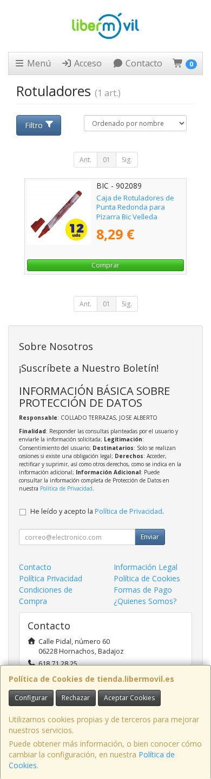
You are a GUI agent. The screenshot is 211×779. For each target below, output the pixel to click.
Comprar (105, 265)
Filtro (34, 125)
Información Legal (145, 567)
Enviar (150, 536)
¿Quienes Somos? (145, 601)
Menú (38, 63)
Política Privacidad (50, 578)
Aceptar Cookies (129, 697)
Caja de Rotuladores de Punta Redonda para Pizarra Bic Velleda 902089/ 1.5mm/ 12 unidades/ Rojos (135, 216)
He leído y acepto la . (97, 511)
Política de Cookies (147, 578)
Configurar (31, 697)
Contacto (142, 63)
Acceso (87, 63)
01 (106, 159)
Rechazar (76, 697)
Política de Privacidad (66, 488)
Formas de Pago (143, 590)
